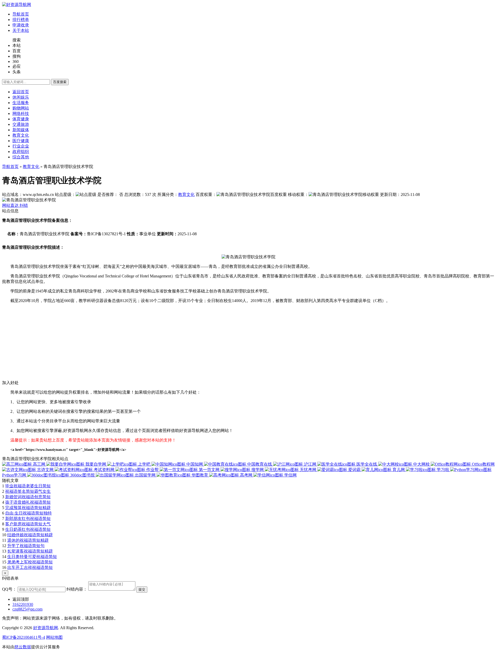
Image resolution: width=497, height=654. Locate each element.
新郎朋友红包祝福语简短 (28, 518)
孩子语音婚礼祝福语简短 (28, 502)
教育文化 (31, 166)
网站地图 (54, 637)
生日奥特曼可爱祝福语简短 (32, 556)
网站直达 (11, 205)
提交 (141, 589)
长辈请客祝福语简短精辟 (30, 551)
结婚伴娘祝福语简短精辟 (30, 535)
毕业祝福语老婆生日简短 (28, 486)
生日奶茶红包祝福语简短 (28, 529)
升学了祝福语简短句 (26, 545)
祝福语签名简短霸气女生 (28, 491)
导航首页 (10, 166)
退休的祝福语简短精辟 (28, 540)
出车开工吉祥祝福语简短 (30, 567)
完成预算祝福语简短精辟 (28, 507)
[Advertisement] (157, 344)
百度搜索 (60, 82)
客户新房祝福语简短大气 (28, 524)
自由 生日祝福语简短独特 (28, 513)
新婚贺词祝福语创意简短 (28, 497)
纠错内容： (77, 589)
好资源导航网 (45, 628)
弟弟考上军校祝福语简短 (30, 562)
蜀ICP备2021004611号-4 (23, 637)
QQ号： (9, 589)
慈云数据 (22, 647)
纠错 (24, 205)
